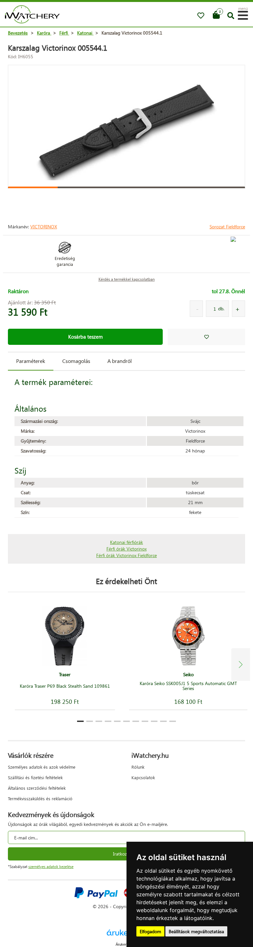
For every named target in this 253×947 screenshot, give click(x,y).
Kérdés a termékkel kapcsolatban (126, 279)
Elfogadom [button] (150, 931)
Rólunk (137, 767)
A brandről (119, 360)
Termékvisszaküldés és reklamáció (40, 798)
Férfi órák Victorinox (126, 549)
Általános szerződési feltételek (37, 788)
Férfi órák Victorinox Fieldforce (126, 555)
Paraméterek (30, 360)
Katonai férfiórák (126, 542)
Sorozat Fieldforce (227, 226)
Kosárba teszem (85, 336)
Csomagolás (76, 360)
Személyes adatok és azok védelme (41, 767)
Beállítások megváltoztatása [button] (196, 931)
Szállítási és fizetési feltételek (35, 777)
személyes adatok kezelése (50, 866)
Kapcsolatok (143, 777)
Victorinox (43, 226)
